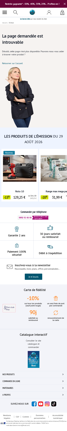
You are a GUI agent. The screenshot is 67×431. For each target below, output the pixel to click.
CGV (17, 417)
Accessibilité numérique (58, 416)
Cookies (25, 417)
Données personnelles (39, 416)
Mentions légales (7, 416)
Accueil (4, 23)
